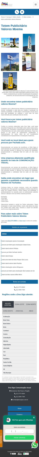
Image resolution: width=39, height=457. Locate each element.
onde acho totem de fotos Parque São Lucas (15, 259)
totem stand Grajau (7, 256)
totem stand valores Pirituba (10, 248)
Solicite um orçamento (19, 227)
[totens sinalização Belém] (29, 43)
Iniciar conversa (19, 437)
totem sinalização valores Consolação (13, 241)
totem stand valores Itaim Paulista (12, 263)
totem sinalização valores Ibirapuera (12, 267)
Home (19, 408)
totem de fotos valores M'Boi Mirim (12, 274)
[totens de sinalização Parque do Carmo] (10, 81)
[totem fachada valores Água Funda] (10, 62)
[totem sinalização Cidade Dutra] (10, 43)
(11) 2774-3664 (12, 221)
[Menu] (36, 4)
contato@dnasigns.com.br (20, 400)
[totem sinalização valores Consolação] (29, 62)
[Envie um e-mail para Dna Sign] (22, 12)
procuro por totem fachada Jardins (12, 252)
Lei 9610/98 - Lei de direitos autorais (26, 380)
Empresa (19, 414)
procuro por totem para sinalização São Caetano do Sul (18, 271)
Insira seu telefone (19, 427)
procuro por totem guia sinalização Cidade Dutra (16, 245)
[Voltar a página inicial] (7, 4)
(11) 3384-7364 (20, 290)
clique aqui (22, 221)
